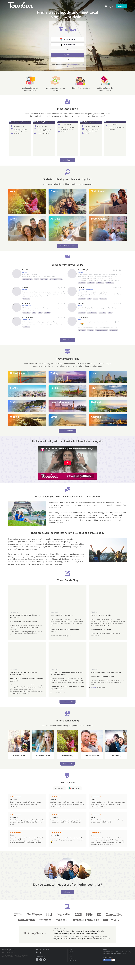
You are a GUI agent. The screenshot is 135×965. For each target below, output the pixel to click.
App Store (60, 788)
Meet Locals (67, 160)
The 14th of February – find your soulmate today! (23, 673)
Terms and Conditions (72, 64)
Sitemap (71, 958)
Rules (70, 954)
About (71, 949)
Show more (67, 340)
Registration (67, 55)
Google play (76, 788)
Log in (67, 60)
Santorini (93, 687)
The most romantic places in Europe (106, 672)
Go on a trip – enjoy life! (101, 615)
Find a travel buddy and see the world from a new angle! (67, 673)
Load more (67, 763)
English (13, 950)
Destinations (72, 960)
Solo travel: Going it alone (62, 615)
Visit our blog (67, 701)
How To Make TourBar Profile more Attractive (25, 616)
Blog (70, 956)
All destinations (67, 431)
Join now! (67, 892)
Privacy (71, 951)
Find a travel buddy (67, 246)
